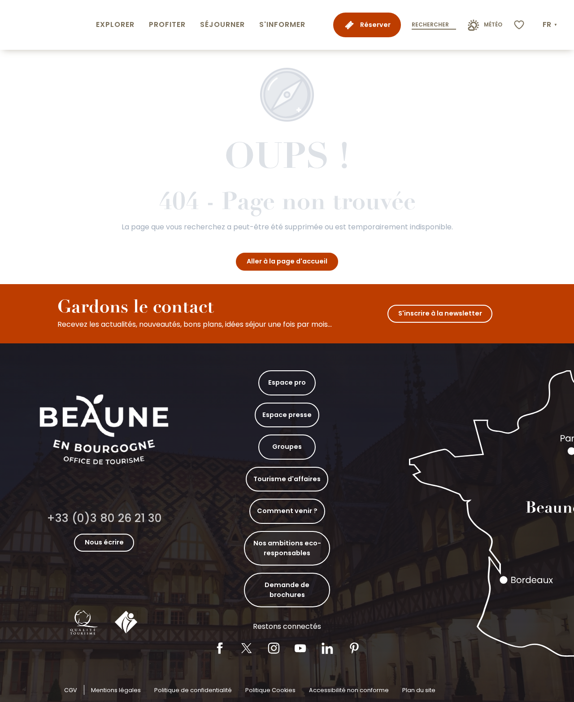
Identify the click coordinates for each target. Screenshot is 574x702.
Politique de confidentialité (193, 690)
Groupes (287, 446)
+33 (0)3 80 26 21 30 (104, 518)
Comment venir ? (287, 510)
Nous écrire (104, 542)
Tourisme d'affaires (287, 478)
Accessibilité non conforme (349, 690)
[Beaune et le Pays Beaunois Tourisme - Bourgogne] (46, 25)
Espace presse (287, 414)
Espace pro (287, 382)
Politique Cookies (270, 690)
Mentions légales (116, 690)
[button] (550, 24)
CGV (70, 690)
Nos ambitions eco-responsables (287, 548)
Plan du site (418, 690)
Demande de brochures (287, 589)
